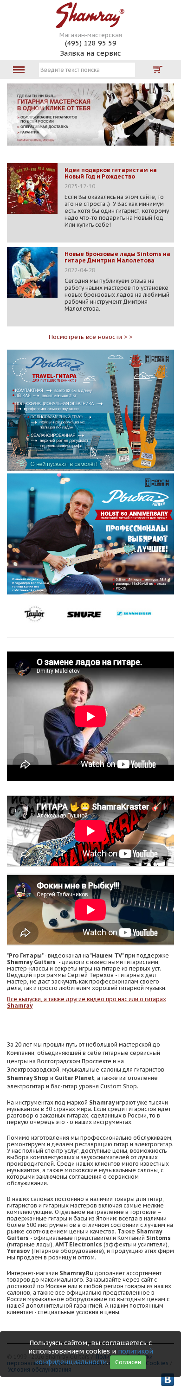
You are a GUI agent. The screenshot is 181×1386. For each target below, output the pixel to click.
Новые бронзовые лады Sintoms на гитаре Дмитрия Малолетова (117, 257)
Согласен (128, 1362)
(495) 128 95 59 (90, 42)
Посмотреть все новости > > (90, 336)
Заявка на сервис (90, 53)
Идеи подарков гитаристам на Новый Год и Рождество (111, 173)
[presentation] (36, 118)
